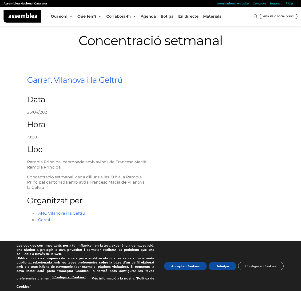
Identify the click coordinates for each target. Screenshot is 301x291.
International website (233, 3)
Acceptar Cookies (185, 266)
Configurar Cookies (261, 266)
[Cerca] (255, 16)
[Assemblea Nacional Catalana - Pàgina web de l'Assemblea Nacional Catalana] (22, 16)
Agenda (148, 16)
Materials (212, 16)
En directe (188, 16)
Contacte (259, 3)
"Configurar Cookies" (69, 277)
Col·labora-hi (118, 16)
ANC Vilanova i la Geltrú (61, 213)
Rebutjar (222, 266)
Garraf (38, 80)
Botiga (167, 16)
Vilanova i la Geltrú (88, 80)
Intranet (276, 3)
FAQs (289, 3)
